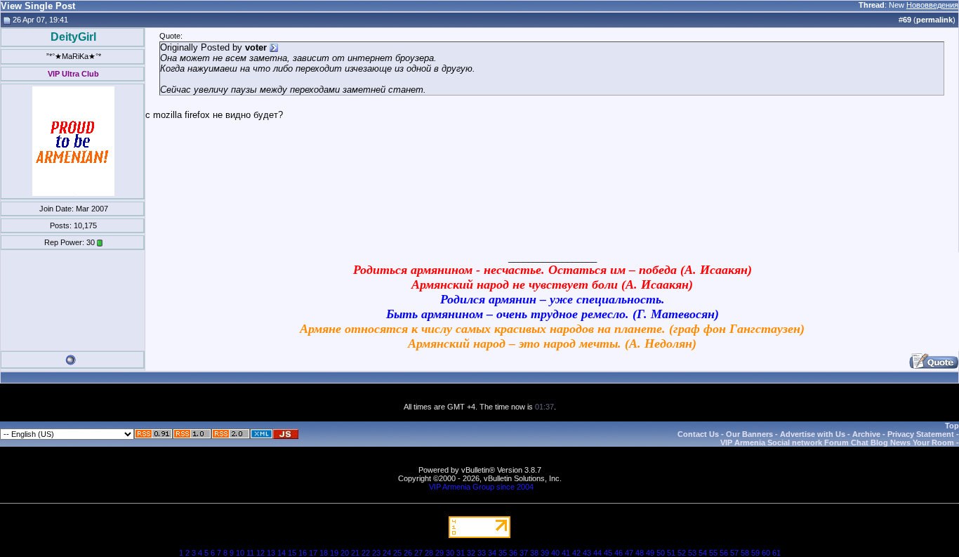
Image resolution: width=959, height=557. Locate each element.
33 (481, 553)
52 (681, 553)
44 (597, 553)
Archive (866, 434)
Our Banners (749, 434)
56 (724, 553)
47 (629, 553)
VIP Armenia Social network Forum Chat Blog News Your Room (837, 442)
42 (576, 553)
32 (471, 553)
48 (639, 553)
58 (745, 553)
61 (776, 553)
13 (271, 553)
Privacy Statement (920, 434)
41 (566, 553)
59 (755, 553)
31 (460, 553)
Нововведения (932, 5)
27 (418, 553)
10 (240, 553)
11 (250, 553)
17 (313, 553)
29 (439, 553)
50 (660, 553)
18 (323, 553)
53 (692, 553)
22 (366, 553)
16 (302, 553)
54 (703, 553)
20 (344, 553)
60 (766, 553)
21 (355, 553)
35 (502, 553)
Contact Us (698, 434)
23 (376, 553)
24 (387, 553)
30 (450, 553)
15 (292, 553)
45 (608, 553)
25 (397, 553)
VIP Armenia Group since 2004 (481, 487)
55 (713, 553)
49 (650, 553)
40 (555, 553)
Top (952, 425)
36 (513, 553)
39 (545, 553)
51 (671, 553)
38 (534, 553)
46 (618, 553)
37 (524, 553)
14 (281, 553)
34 (492, 553)
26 (408, 553)
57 (734, 553)
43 (587, 553)
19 (334, 553)
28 (429, 553)
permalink (934, 19)
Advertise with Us (812, 434)
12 (260, 553)
